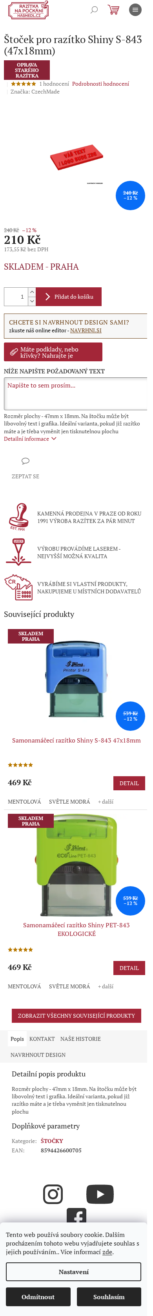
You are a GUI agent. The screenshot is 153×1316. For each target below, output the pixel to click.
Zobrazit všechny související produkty (76, 1015)
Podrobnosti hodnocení (100, 83)
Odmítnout (38, 1297)
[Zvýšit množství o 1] (32, 292)
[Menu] (135, 10)
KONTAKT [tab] (42, 1038)
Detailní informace (26, 438)
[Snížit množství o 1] (32, 301)
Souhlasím (109, 1297)
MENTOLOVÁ (24, 801)
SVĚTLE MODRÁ (69, 801)
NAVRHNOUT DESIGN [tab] (38, 1054)
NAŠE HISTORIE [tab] (80, 1038)
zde (107, 1251)
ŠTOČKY (52, 1141)
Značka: (35, 91)
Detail (129, 783)
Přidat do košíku (74, 296)
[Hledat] (94, 10)
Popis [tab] (17, 1038)
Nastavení (74, 1271)
